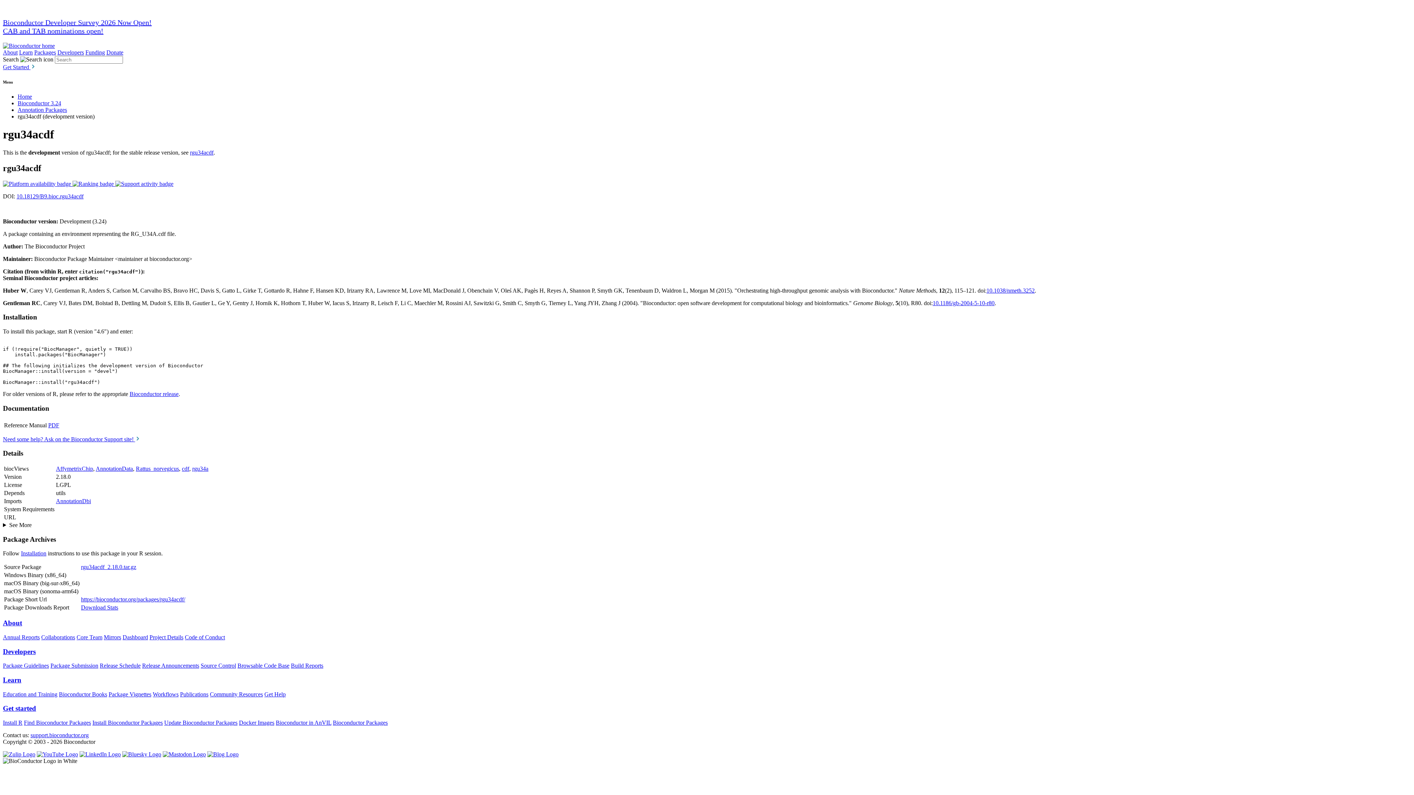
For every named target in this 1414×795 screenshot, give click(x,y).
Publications (194, 694)
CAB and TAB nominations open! (53, 31)
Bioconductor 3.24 (39, 103)
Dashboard (135, 637)
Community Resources (236, 694)
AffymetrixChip (74, 469)
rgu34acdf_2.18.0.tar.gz (108, 567)
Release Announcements (170, 665)
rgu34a (200, 469)
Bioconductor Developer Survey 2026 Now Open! (77, 22)
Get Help (275, 694)
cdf (185, 469)
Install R (12, 723)
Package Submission (74, 665)
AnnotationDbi (73, 501)
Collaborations (58, 637)
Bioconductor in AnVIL (303, 723)
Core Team (89, 637)
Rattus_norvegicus (157, 469)
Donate (114, 52)
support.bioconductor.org (60, 735)
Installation (33, 553)
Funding (95, 52)
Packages (45, 52)
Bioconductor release (154, 394)
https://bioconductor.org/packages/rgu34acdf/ (133, 599)
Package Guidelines (26, 665)
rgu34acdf (202, 152)
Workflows (166, 694)
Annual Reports (21, 637)
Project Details (166, 637)
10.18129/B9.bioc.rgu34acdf (50, 196)
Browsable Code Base (263, 665)
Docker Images (256, 723)
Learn (26, 52)
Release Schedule (120, 665)
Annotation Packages (42, 110)
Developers (70, 52)
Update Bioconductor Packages (201, 723)
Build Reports (307, 665)
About (10, 52)
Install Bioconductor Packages (127, 723)
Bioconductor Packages (360, 723)
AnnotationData (114, 469)
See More (20, 525)
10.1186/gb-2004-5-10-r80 (964, 303)
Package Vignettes (130, 694)
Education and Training (30, 694)
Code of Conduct (205, 637)
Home (25, 96)
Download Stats (99, 607)
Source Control (218, 665)
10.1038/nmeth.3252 (1010, 290)
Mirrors (112, 637)
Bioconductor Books (83, 694)
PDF (53, 425)
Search (11, 59)
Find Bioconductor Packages (57, 723)
